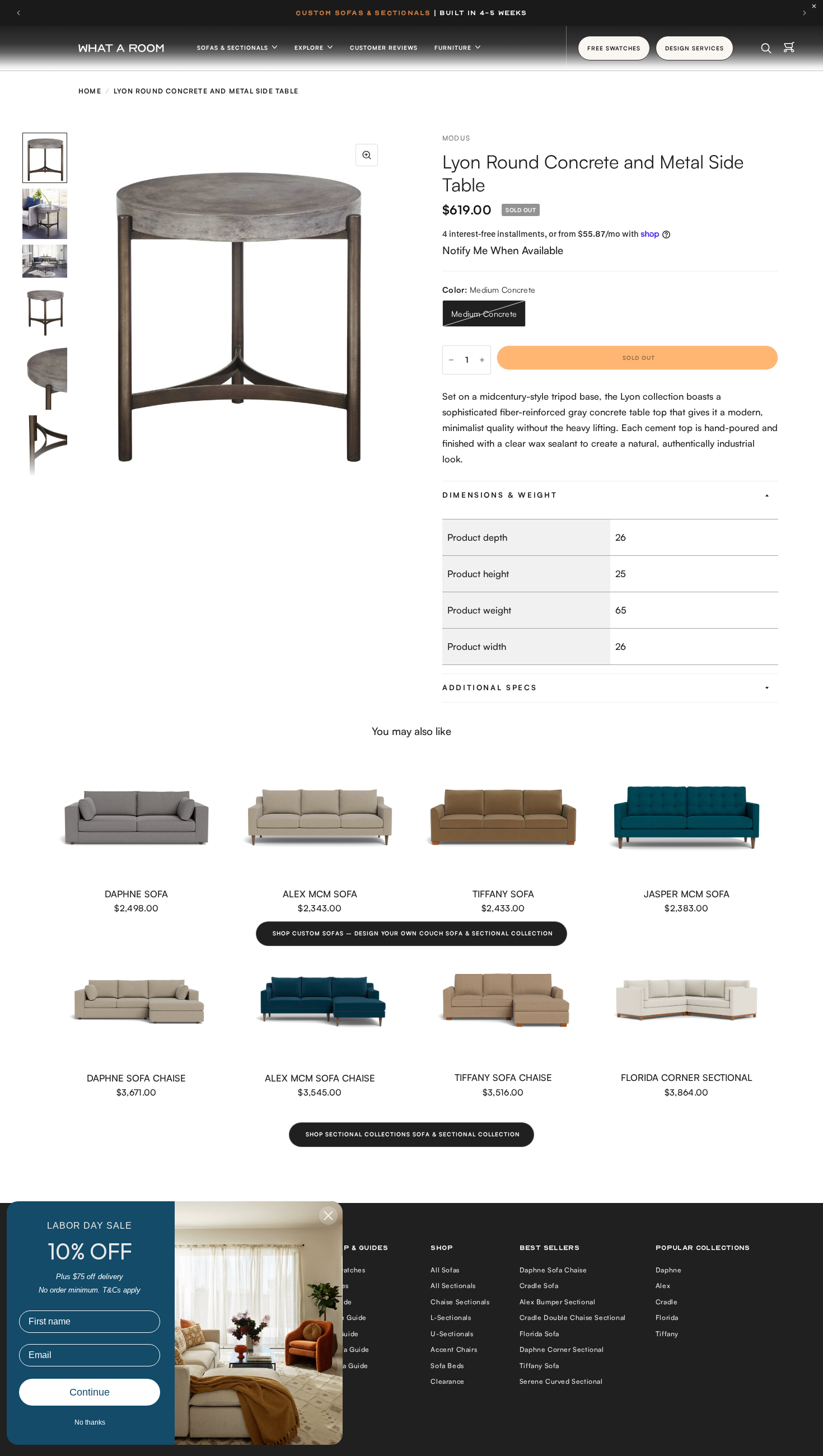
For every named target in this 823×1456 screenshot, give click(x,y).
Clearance (447, 1381)
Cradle (667, 1302)
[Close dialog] (328, 1215)
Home (89, 91)
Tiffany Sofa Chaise (503, 1077)
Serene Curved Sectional (561, 1381)
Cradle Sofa (539, 1285)
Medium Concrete (484, 314)
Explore (310, 47)
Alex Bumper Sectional (558, 1302)
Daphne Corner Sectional (562, 1349)
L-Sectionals (451, 1317)
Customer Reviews (384, 47)
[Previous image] (81, 304)
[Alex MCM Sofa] (320, 817)
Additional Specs (489, 687)
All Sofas (445, 1270)
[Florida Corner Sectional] (687, 1001)
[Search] (766, 48)
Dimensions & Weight (499, 494)
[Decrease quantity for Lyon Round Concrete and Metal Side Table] (451, 360)
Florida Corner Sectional (686, 1077)
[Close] (817, 6)
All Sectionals (453, 1285)
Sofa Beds (447, 1365)
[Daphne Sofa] (136, 817)
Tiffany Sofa (503, 894)
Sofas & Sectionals (233, 47)
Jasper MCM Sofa (687, 894)
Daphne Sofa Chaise (136, 1078)
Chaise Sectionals (460, 1302)
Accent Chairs (454, 1349)
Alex (663, 1285)
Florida (667, 1317)
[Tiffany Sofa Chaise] (503, 1001)
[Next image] (389, 304)
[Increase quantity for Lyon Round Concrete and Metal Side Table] (482, 360)
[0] (789, 48)
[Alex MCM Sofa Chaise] (320, 1001)
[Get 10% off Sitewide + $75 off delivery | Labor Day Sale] (411, 13)
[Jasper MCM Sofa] (687, 817)
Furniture (454, 47)
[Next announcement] (804, 13)
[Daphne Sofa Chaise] (136, 1001)
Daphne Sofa (136, 894)
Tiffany (667, 1333)
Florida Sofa (539, 1333)
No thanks (89, 1422)
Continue (89, 1392)
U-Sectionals (452, 1333)
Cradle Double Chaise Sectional (573, 1317)
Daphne (669, 1270)
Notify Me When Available (502, 250)
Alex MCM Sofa (320, 894)
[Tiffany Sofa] (503, 817)
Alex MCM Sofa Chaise (320, 1078)
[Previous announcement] (18, 13)
